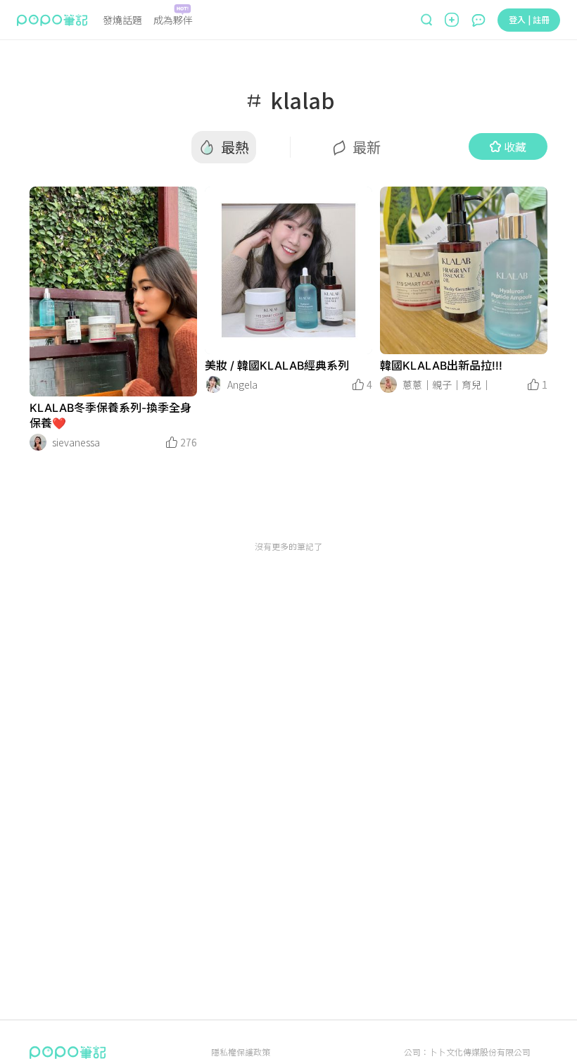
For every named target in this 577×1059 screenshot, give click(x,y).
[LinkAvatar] (38, 442)
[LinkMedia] (113, 291)
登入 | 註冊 (529, 19)
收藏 (515, 146)
